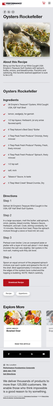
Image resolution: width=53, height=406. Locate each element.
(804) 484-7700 (9, 371)
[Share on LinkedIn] (8, 12)
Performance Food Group (30, 396)
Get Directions (9, 374)
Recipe (9, 294)
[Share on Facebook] (4, 12)
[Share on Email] (13, 12)
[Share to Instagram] (20, 354)
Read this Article (22, 344)
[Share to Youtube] (43, 354)
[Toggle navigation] (49, 3)
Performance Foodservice (12, 4)
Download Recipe (16, 283)
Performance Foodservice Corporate (19, 368)
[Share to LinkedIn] (32, 354)
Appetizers (23, 294)
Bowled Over (13, 331)
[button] (48, 330)
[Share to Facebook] (9, 354)
